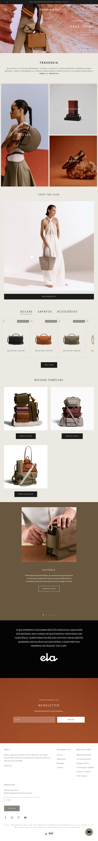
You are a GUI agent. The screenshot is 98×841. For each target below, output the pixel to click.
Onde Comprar (82, 776)
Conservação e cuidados (85, 767)
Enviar (71, 720)
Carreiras (60, 767)
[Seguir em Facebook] (5, 817)
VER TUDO (49, 365)
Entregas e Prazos (83, 763)
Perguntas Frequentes (84, 755)
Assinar (12, 808)
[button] (3, 321)
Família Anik (26, 436)
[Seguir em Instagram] (12, 817)
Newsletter (60, 763)
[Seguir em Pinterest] (18, 817)
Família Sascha (26, 494)
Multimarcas (61, 759)
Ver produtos (49, 296)
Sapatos (45, 311)
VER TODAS (13, 35)
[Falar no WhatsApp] (89, 832)
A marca (60, 755)
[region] (49, 28)
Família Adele (72, 436)
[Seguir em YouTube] (25, 817)
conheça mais (49, 589)
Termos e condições (84, 772)
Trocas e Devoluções (84, 759)
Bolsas (26, 311)
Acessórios (67, 311)
